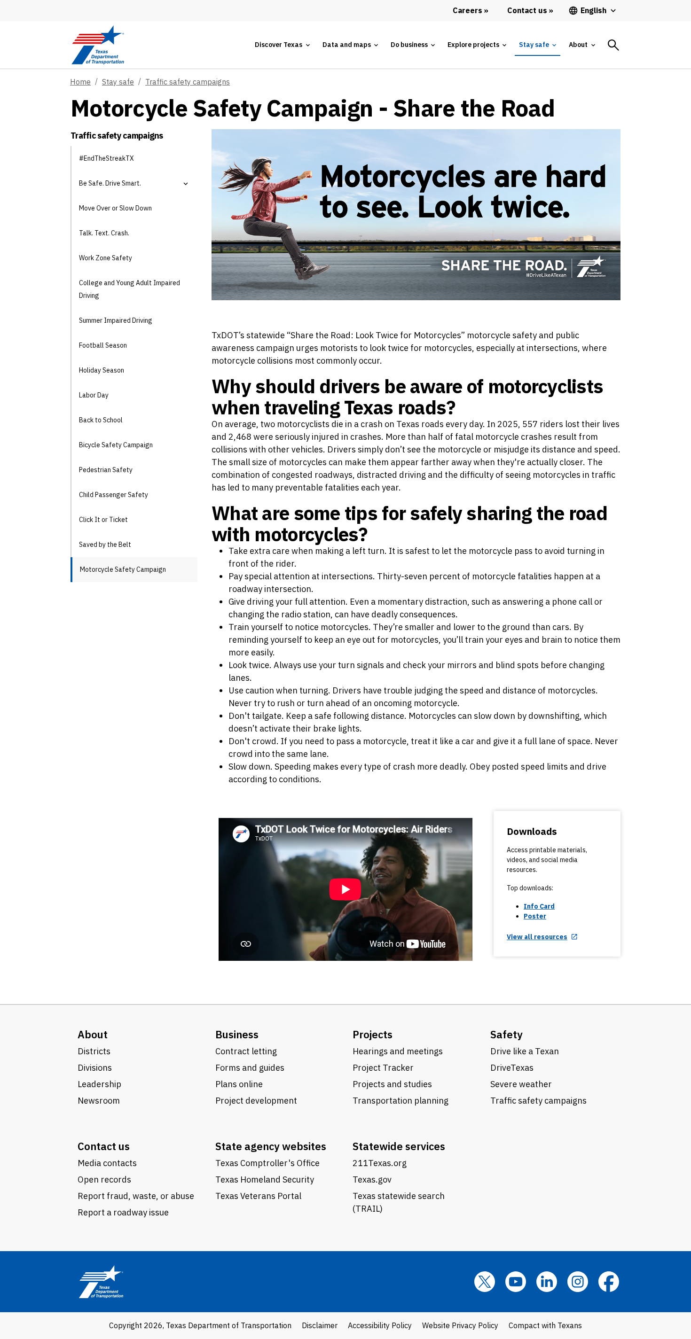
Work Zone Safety (105, 258)
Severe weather (521, 1084)
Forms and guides (249, 1067)
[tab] (282, 45)
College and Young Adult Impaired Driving (129, 289)
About (93, 1034)
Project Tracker (383, 1067)
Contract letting (246, 1051)
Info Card (539, 907)
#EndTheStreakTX (106, 158)
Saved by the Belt (105, 544)
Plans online (239, 1084)
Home (80, 81)
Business (237, 1034)
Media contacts (107, 1163)
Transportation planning (400, 1100)
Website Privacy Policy (460, 1325)
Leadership (99, 1084)
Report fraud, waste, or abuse (136, 1196)
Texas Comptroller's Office (267, 1163)
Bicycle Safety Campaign (116, 445)
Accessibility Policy (380, 1325)
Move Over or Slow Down (115, 208)
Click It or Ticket (103, 519)
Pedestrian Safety (106, 470)
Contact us (104, 1146)
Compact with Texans (545, 1325)
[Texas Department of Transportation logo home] (97, 45)
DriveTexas (512, 1067)
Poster (535, 916)
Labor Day (94, 395)
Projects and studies (392, 1084)
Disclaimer (320, 1325)
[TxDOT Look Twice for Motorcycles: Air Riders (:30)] (345, 889)
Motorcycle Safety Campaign (123, 569)
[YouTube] (515, 1281)
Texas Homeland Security (264, 1179)
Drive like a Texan (524, 1051)
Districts (94, 1051)
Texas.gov (372, 1179)
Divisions (95, 1067)
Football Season (103, 345)
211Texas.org (380, 1163)
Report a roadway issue (123, 1212)
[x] (484, 1281)
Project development (256, 1100)
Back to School (101, 420)
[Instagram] (577, 1281)
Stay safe (118, 81)
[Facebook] (608, 1281)
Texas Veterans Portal (258, 1196)
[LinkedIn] (546, 1281)
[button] (185, 183)
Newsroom (99, 1100)
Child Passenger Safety (113, 494)
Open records (104, 1179)
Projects (373, 1034)
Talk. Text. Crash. (104, 233)
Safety (506, 1034)
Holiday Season (101, 370)
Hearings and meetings (398, 1051)
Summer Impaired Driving (115, 320)
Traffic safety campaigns (187, 81)
